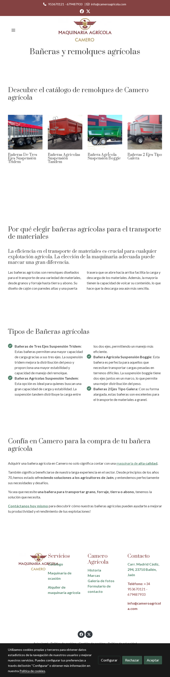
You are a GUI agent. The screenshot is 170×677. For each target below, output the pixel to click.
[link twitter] (88, 11)
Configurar (109, 660)
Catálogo (55, 564)
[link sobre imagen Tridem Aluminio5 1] (25, 132)
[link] (85, 30)
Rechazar (132, 660)
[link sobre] (25, 562)
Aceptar (153, 660)
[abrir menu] (13, 30)
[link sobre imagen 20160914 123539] (65, 132)
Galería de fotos (101, 581)
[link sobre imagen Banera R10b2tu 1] (105, 132)
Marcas (94, 575)
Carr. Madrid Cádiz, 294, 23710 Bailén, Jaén (143, 569)
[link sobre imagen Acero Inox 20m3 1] (145, 132)
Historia (94, 570)
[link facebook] (82, 11)
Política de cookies (32, 671)
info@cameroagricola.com (108, 4)
